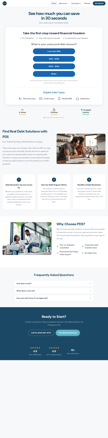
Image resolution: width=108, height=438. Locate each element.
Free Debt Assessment (68, 333)
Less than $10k (54, 51)
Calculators (75, 3)
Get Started (99, 3)
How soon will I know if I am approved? (32, 298)
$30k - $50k (54, 66)
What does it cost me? (26, 291)
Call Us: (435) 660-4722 (41, 333)
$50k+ (54, 74)
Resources (63, 3)
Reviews (87, 3)
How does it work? (24, 283)
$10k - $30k (54, 59)
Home (54, 3)
